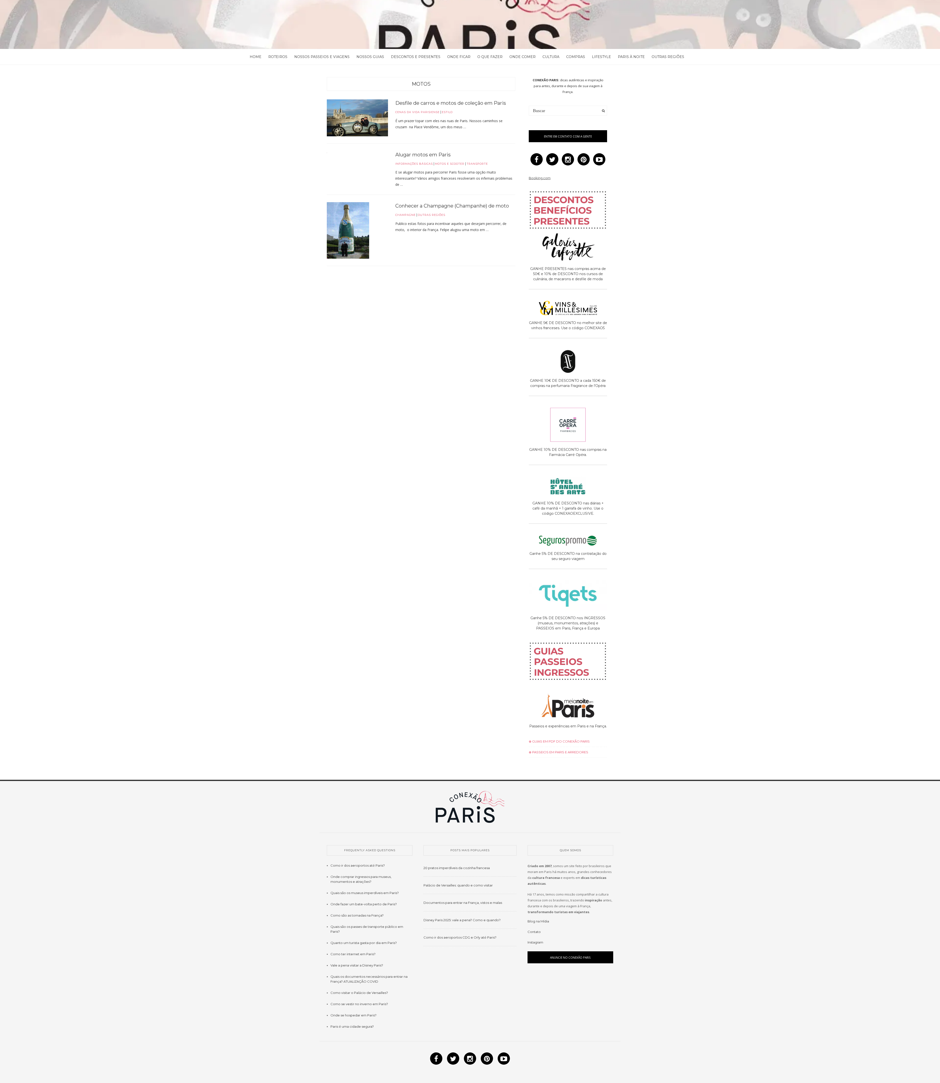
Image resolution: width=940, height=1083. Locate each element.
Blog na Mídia (538, 921)
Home (255, 57)
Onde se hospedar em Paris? (353, 1015)
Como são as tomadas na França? (357, 915)
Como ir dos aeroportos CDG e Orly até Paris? (459, 937)
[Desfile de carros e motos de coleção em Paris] (357, 117)
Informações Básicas (414, 163)
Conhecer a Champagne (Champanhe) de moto (452, 206)
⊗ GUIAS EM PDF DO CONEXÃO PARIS (559, 741)
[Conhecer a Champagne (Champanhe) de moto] (348, 230)
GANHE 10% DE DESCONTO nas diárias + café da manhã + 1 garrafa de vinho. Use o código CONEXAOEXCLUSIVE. (568, 508)
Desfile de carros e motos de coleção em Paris (450, 103)
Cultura (550, 57)
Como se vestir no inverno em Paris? (359, 1004)
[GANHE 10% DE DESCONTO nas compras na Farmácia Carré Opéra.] (568, 426)
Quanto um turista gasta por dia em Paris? (363, 943)
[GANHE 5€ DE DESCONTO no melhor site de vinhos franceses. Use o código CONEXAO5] (568, 309)
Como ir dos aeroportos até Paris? (357, 865)
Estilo (447, 112)
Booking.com (540, 178)
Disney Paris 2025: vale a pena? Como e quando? (462, 920)
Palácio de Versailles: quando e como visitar (458, 885)
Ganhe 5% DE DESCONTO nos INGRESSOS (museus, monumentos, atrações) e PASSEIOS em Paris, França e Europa (567, 623)
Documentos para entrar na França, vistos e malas (462, 903)
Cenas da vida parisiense (417, 112)
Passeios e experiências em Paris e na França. (568, 726)
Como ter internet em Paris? (353, 954)
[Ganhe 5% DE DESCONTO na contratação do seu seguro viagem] (568, 541)
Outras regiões (668, 57)
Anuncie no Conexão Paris (570, 957)
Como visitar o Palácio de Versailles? (359, 993)
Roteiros (277, 57)
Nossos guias (370, 57)
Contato (534, 932)
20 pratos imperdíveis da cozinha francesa (456, 868)
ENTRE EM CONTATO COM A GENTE (568, 136)
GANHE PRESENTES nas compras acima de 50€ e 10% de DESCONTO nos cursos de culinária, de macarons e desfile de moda (568, 274)
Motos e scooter (449, 163)
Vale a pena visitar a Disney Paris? (356, 965)
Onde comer (522, 57)
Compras (575, 57)
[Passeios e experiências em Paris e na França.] (568, 706)
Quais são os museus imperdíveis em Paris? (364, 893)
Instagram (535, 942)
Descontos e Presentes (415, 57)
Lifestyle (601, 57)
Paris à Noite (631, 57)
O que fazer (490, 57)
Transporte (477, 163)
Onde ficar (458, 57)
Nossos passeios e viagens (322, 57)
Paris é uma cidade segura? (352, 1026)
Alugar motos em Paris (423, 155)
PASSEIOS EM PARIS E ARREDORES (559, 752)
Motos (421, 84)
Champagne (405, 215)
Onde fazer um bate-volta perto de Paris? (363, 904)
